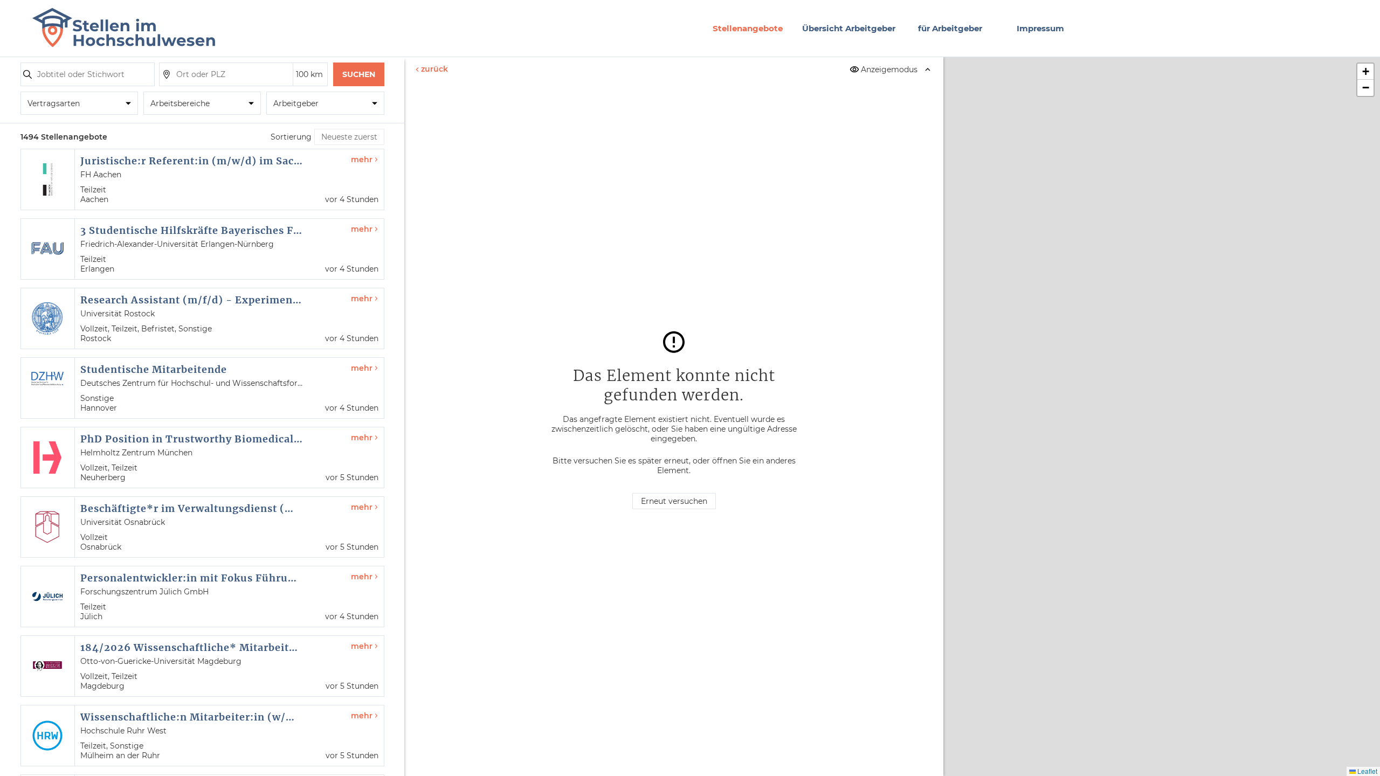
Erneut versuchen (674, 501)
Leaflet (1366, 770)
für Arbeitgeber (950, 28)
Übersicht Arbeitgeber (848, 28)
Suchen (358, 74)
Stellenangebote (748, 28)
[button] (1365, 72)
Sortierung (291, 137)
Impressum (1040, 28)
